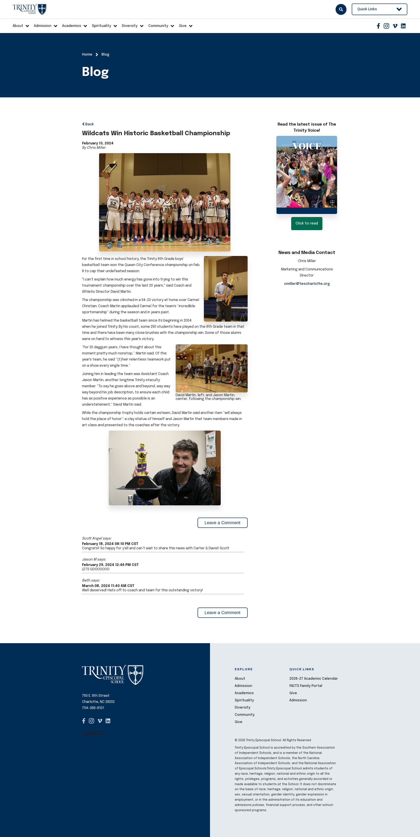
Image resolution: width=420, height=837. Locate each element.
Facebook (378, 26)
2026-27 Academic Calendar (313, 679)
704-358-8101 (93, 708)
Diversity (242, 707)
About (240, 679)
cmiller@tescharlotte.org (307, 284)
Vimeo (395, 26)
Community (245, 715)
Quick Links (367, 9)
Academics (244, 693)
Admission (243, 686)
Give (238, 722)
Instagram (386, 26)
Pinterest (403, 26)
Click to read (307, 223)
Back (89, 124)
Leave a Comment (222, 522)
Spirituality (244, 700)
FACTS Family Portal (305, 686)
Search (341, 9)
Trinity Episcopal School (30, 9)
